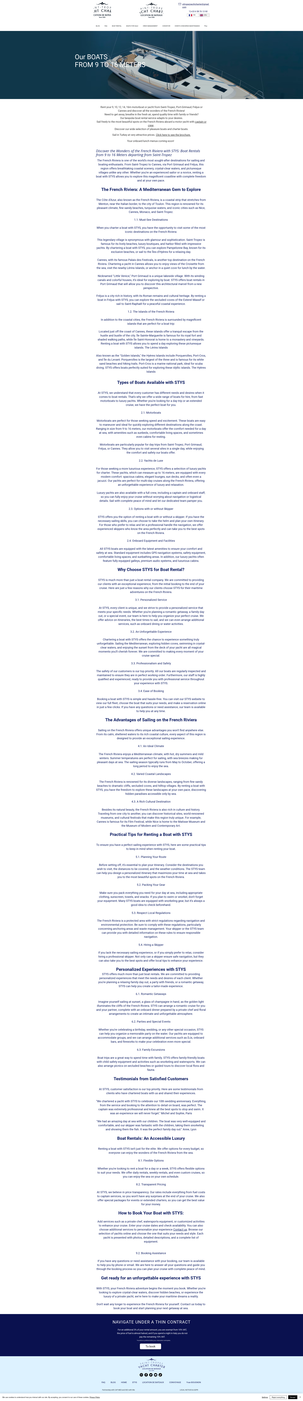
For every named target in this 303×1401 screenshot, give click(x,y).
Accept (292, 1397)
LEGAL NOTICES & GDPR (189, 1390)
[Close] (300, 1397)
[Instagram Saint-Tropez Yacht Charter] (141, 1375)
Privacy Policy (95, 1397)
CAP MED (118, 1390)
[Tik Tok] (160, 1375)
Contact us (180, 1229)
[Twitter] (151, 1375)
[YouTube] (155, 1375)
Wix (133, 1390)
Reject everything (278, 1397)
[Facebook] (146, 1375)
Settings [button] (265, 1397)
